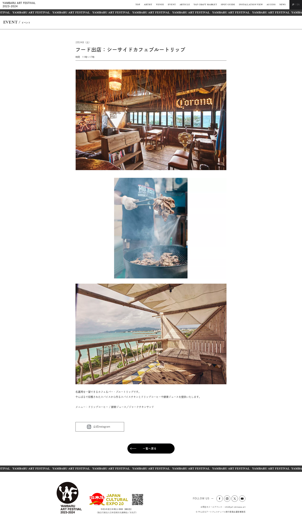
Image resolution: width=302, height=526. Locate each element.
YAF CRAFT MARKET (205, 4)
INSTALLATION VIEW (251, 4)
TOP (137, 4)
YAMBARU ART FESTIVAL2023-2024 (19, 4)
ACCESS (271, 4)
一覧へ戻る (150, 448)
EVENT (172, 4)
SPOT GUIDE (228, 4)
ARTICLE (185, 4)
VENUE (160, 4)
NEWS (282, 4)
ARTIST (148, 4)
